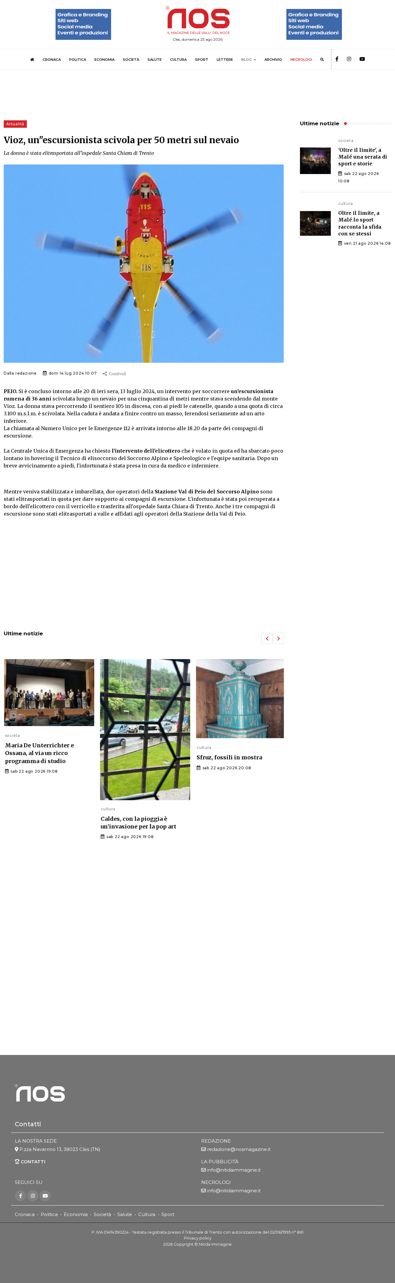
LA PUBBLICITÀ (220, 1162)
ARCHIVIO (273, 59)
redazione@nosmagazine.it (239, 1149)
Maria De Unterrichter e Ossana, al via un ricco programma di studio (38, 753)
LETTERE (225, 59)
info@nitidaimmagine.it (234, 1170)
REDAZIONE (216, 1141)
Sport (167, 1214)
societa (11, 735)
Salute (124, 1214)
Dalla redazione (20, 373)
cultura (107, 809)
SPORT (201, 59)
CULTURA (178, 59)
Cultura (146, 1214)
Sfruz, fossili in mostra (228, 757)
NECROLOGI (301, 59)
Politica (49, 1214)
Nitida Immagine (215, 1244)
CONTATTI (32, 1162)
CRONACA (52, 59)
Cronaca (25, 1214)
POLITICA (77, 59)
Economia (76, 1214)
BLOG (246, 59)
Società (102, 1214)
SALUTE (155, 59)
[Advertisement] (144, 574)
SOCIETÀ (131, 59)
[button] (266, 638)
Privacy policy (197, 1238)
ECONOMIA (104, 59)
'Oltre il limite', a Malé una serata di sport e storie (362, 157)
